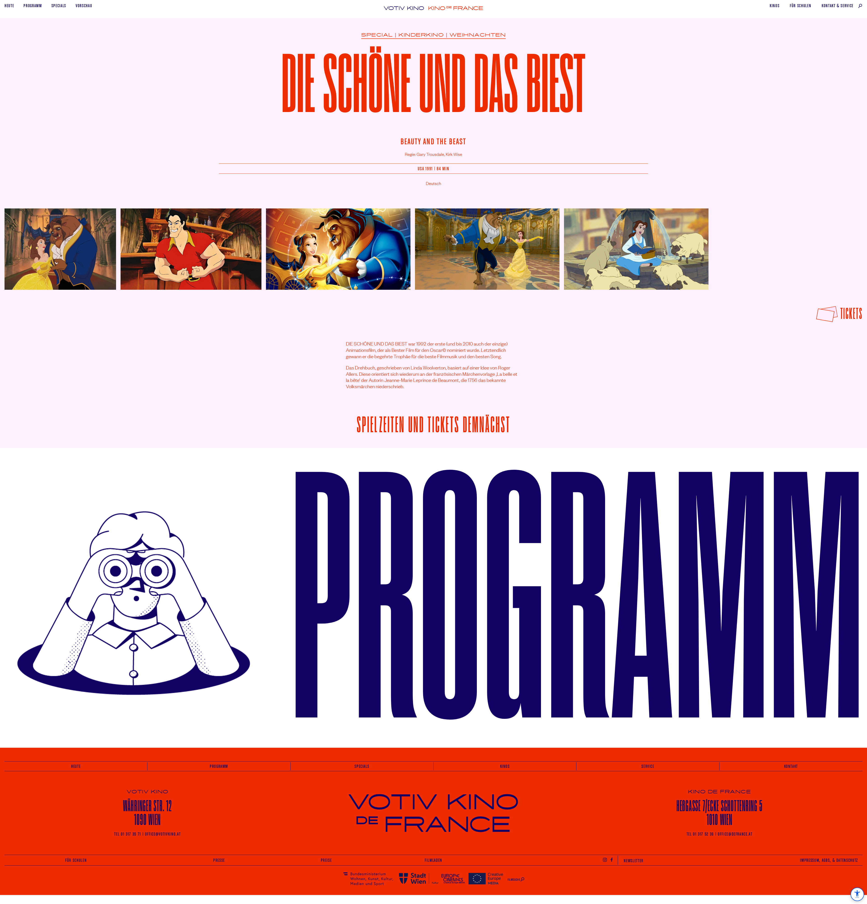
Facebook (611, 859)
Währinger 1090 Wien (147, 812)
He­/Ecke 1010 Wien (719, 812)
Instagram (604, 859)
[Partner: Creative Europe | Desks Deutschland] (485, 878)
